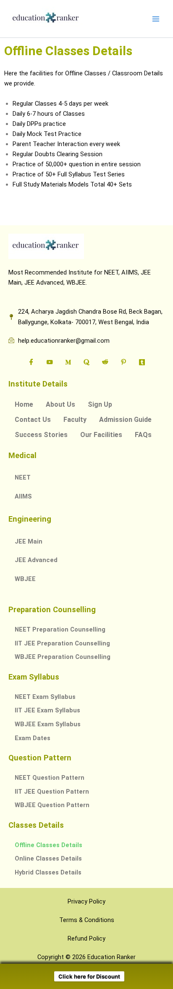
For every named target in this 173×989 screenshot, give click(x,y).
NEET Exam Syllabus (45, 697)
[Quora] (86, 362)
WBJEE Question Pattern (52, 805)
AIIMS (23, 496)
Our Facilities (101, 435)
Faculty (74, 420)
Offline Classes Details (48, 845)
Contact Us (33, 420)
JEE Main (28, 541)
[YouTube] (49, 362)
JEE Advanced (36, 560)
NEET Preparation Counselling (60, 629)
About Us (60, 404)
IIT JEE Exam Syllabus (47, 710)
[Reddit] (105, 362)
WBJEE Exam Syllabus (48, 724)
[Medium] (68, 362)
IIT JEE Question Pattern (52, 791)
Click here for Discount (89, 976)
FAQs (143, 435)
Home (24, 404)
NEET (23, 477)
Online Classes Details (48, 858)
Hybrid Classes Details (48, 872)
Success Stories (41, 435)
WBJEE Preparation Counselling (62, 657)
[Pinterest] (123, 362)
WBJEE (25, 579)
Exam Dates (32, 738)
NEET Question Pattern (49, 777)
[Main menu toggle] (156, 19)
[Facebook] (31, 362)
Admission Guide (125, 420)
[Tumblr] (142, 362)
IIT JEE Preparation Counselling (62, 643)
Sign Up (100, 404)
